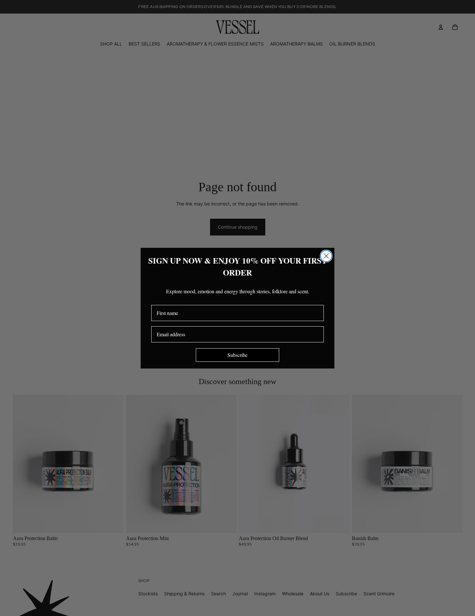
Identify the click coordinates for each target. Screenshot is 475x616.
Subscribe (237, 354)
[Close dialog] (326, 256)
